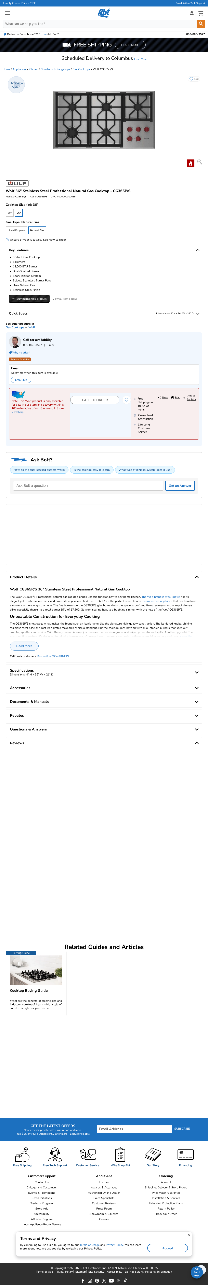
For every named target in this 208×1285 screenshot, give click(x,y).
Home (6, 69)
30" (10, 212)
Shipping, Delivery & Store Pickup (166, 1187)
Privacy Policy (64, 1271)
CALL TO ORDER (95, 400)
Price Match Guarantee (166, 1193)
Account (166, 1182)
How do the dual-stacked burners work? (39, 470)
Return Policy (166, 1209)
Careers (104, 1219)
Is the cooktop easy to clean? (92, 470)
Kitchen (33, 69)
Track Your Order (166, 1214)
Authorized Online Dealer (104, 1193)
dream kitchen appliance (157, 601)
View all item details (65, 299)
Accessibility (41, 1214)
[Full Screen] (199, 162)
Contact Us (42, 1182)
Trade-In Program (41, 1203)
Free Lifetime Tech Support (190, 3)
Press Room (104, 1209)
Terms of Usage (90, 1245)
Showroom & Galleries (104, 1214)
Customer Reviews (104, 1203)
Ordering (166, 1176)
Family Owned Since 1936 (19, 3)
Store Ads (41, 1209)
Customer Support (41, 1176)
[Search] (201, 24)
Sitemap (80, 1271)
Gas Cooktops (81, 69)
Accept (167, 1248)
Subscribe (182, 1129)
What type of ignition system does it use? (145, 470)
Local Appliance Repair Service (42, 1224)
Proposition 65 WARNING (53, 656)
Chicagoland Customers (42, 1187)
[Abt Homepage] (104, 13)
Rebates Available (20, 359)
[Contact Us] (15, 347)
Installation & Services (166, 1198)
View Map (18, 412)
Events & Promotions (41, 1193)
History (104, 1182)
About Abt (104, 1176)
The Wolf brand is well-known (161, 597)
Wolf (31, 327)
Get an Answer (180, 486)
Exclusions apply (80, 1134)
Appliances (19, 69)
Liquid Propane (16, 230)
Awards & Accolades (104, 1187)
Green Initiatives (41, 1198)
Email (51, 345)
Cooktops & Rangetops (55, 69)
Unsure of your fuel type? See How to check (38, 240)
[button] (104, 58)
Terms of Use (44, 1271)
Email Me (21, 380)
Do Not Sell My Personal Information (148, 1271)
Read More (24, 646)
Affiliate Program (42, 1219)
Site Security (96, 1271)
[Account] (192, 13)
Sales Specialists (104, 1198)
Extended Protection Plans (166, 1203)
